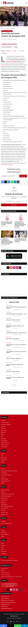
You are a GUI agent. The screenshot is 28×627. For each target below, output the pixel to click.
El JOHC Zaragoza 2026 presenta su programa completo (6, 223)
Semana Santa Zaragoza (10, 28)
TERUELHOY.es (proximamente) (7, 600)
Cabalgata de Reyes (5, 489)
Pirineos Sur (3, 553)
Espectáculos (4, 430)
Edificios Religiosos (5, 534)
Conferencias (4, 459)
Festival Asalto (4, 500)
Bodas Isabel (3, 551)
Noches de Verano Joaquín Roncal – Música (15, 365)
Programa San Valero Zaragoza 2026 (9, 470)
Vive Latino (3, 510)
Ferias (2, 436)
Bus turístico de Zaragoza (12, 338)
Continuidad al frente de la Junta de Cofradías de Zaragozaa (20, 240)
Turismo (2, 530)
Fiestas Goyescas (4, 478)
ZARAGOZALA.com (5, 596)
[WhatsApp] (12, 182)
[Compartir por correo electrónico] (18, 182)
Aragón (2, 543)
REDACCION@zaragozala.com (11, 583)
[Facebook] (2, 182)
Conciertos (3, 426)
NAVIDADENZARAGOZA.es (6, 608)
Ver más (14, 384)
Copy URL (23, 176)
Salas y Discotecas (5, 442)
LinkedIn (22, 50)
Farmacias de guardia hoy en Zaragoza (9, 560)
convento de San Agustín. (7, 164)
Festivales (3, 432)
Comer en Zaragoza (5, 422)
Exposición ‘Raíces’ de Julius (13, 320)
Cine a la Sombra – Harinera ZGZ (14, 358)
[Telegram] (15, 182)
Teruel (2, 547)
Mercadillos (3, 438)
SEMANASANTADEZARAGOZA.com (8, 602)
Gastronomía (3, 532)
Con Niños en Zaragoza (6, 424)
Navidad (2, 483)
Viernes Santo (4, 64)
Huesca (2, 549)
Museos (2, 461)
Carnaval (3, 492)
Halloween (3, 502)
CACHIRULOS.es (4, 606)
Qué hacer (3, 420)
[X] (5, 182)
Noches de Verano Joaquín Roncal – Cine (16, 314)
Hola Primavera (4, 504)
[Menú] (1, 3)
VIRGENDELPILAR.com (6, 604)
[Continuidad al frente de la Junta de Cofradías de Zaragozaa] (21, 234)
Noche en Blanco (4, 508)
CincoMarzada (4, 472)
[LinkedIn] (8, 182)
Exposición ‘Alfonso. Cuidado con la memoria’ (15, 326)
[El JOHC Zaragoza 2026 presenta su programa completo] (7, 217)
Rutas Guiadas (4, 440)
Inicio (3, 28)
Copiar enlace (4, 53)
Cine (2, 455)
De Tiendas (3, 428)
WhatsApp (8, 50)
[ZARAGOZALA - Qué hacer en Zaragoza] (8, 3)
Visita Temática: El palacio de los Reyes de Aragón (16, 307)
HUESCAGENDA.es (5, 598)
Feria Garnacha (4, 498)
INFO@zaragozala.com (9, 586)
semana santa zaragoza (14, 172)
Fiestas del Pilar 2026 (5, 481)
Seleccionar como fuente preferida (9, 44)
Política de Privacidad (5, 574)
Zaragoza (3, 545)
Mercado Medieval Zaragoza (7, 506)
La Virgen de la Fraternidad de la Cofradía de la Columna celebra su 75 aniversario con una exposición (7, 241)
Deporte (2, 434)
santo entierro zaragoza (14, 169)
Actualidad (3, 521)
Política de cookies (5, 572)
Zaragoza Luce (4, 514)
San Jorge (3, 476)
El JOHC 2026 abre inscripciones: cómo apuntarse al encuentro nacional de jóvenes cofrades (20, 224)
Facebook (14, 50)
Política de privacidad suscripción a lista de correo (11, 576)
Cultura (2, 453)
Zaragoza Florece (4, 512)
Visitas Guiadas (4, 446)
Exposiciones (4, 457)
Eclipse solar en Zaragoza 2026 (7, 494)
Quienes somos (4, 568)
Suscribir (16, 46)
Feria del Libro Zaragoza (6, 496)
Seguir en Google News (7, 46)
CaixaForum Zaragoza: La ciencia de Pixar (16, 332)
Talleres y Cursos (4, 444)
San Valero (3, 468)
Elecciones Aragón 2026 (6, 523)
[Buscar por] (26, 3)
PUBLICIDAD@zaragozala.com (12, 585)
